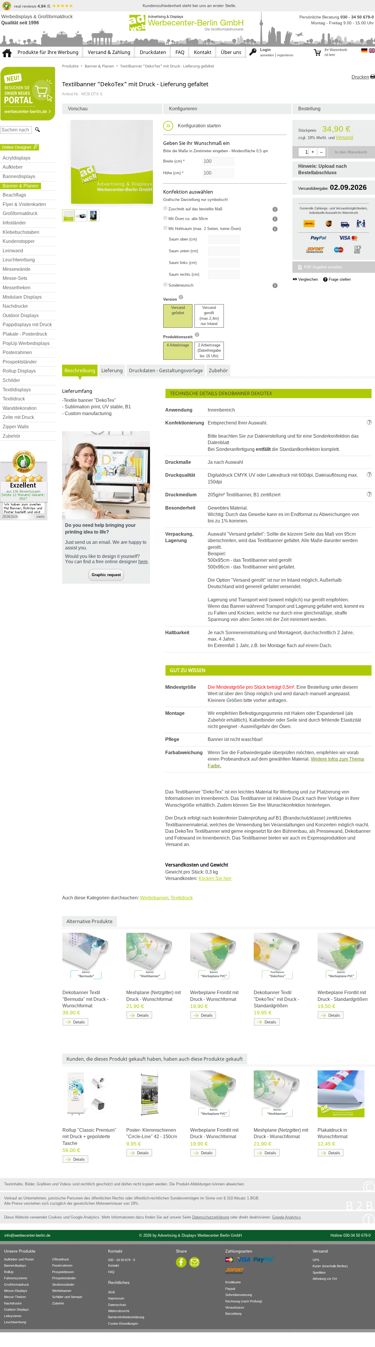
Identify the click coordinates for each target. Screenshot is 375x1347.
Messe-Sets (15, 278)
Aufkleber (13, 167)
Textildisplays (17, 389)
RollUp (8, 1272)
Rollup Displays (19, 370)
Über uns (231, 52)
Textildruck (14, 398)
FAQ (180, 52)
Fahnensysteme (15, 1278)
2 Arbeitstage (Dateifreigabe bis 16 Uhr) (209, 350)
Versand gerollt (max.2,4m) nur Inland (209, 315)
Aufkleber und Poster (19, 1259)
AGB (111, 1292)
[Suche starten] (36, 130)
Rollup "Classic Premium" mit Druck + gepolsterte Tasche (89, 1137)
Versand (344, 137)
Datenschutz (117, 1305)
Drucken (360, 77)
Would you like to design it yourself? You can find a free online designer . (107, 559)
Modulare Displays (22, 297)
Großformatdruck (20, 213)
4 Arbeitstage (178, 345)
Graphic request (106, 575)
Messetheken (16, 287)
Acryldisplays (16, 157)
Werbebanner (154, 897)
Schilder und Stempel (67, 1297)
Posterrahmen (17, 352)
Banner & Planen (20, 185)
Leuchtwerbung (19, 259)
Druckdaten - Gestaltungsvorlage (166, 370)
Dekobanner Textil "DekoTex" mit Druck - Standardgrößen (276, 999)
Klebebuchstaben (21, 232)
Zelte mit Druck (18, 417)
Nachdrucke (15, 306)
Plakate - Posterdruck (25, 333)
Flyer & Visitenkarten (24, 204)
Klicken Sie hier (215, 878)
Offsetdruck (60, 1259)
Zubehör (11, 436)
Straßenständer (63, 1284)
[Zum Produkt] (85, 955)
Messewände (16, 269)
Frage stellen (340, 279)
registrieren (285, 55)
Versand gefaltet (178, 310)
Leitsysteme (12, 1316)
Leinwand (13, 250)
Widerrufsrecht (118, 1311)
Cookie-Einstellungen (123, 1323)
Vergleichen (308, 279)
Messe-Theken (15, 1297)
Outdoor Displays (21, 315)
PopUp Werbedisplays (26, 343)
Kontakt (203, 52)
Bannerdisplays (19, 176)
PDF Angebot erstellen (323, 267)
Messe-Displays (15, 1290)
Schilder (11, 380)
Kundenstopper (19, 241)
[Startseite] (6, 49)
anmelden (267, 55)
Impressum (116, 1298)
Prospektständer (20, 361)
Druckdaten (153, 52)
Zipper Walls (16, 426)
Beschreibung (79, 370)
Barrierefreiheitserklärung (126, 1317)
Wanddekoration (20, 408)
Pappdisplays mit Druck (27, 324)
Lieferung (112, 370)
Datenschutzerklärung (210, 1217)
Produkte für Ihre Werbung (48, 52)
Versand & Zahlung (109, 52)
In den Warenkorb (351, 152)
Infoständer (14, 222)
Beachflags (14, 194)
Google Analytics (286, 1217)
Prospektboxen (63, 1272)
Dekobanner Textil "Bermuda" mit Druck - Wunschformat (85, 999)
